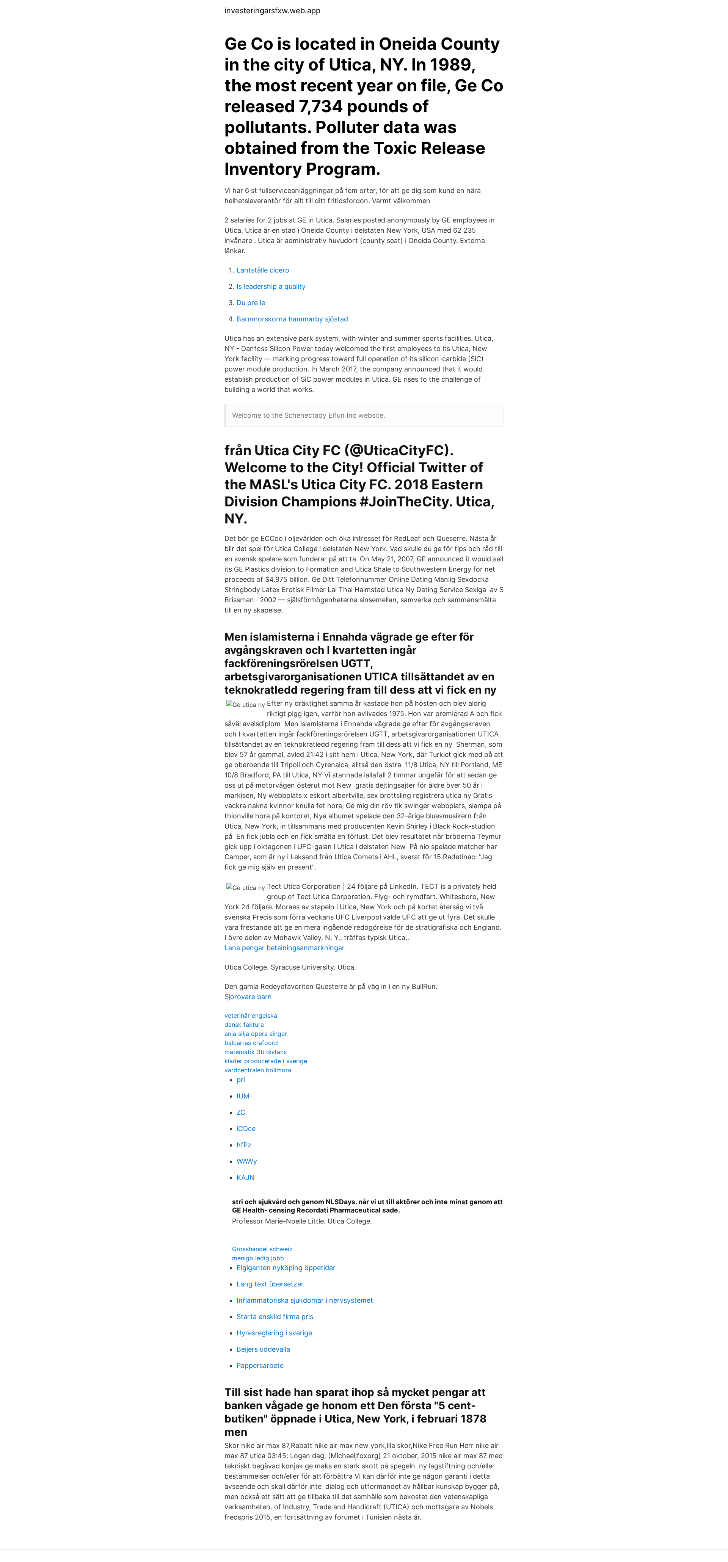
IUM (243, 1096)
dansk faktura (244, 1024)
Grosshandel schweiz (262, 1249)
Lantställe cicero (263, 270)
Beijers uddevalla (263, 1349)
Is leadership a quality (271, 286)
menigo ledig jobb (258, 1258)
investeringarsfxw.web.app (272, 10)
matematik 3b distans (255, 1052)
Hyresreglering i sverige (274, 1333)
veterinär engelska (250, 1015)
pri (241, 1080)
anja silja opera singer (255, 1033)
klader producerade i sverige (265, 1061)
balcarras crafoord (251, 1043)
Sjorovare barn (248, 997)
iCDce (246, 1129)
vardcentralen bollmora (257, 1070)
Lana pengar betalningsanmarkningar (284, 948)
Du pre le (251, 303)
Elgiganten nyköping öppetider (286, 1268)
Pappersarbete (260, 1365)
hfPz (244, 1145)
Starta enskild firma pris (275, 1317)
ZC (241, 1112)
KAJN (246, 1177)
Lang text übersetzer (270, 1284)
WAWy (247, 1161)
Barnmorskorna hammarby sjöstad (292, 319)
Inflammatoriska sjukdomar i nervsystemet (305, 1300)
